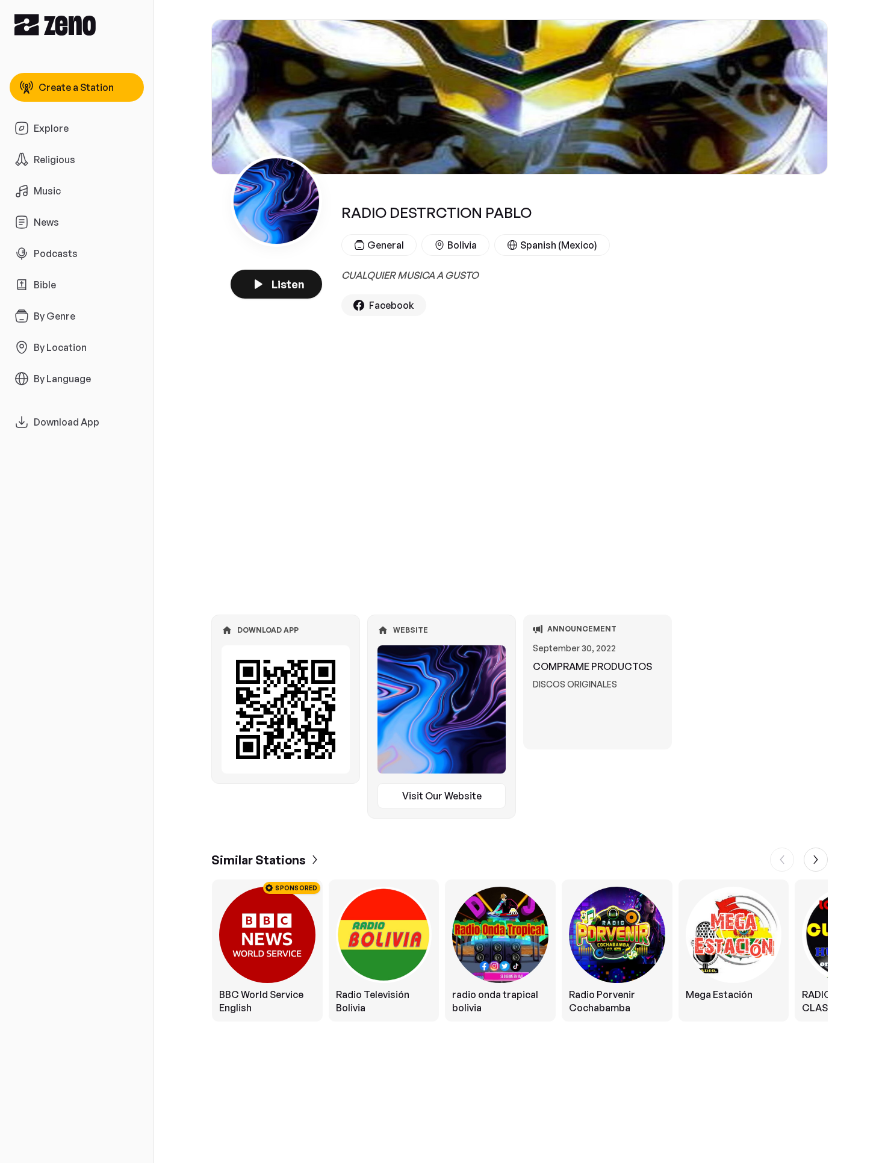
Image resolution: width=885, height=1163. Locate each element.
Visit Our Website (442, 796)
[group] (519, 950)
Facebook (391, 305)
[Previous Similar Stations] (782, 860)
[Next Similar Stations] (816, 860)
